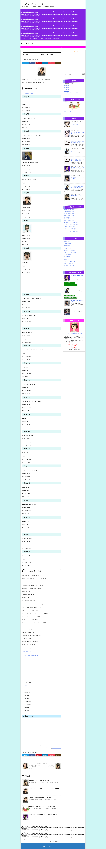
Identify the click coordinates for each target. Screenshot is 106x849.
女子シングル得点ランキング (69, 295)
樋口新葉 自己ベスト (68, 258)
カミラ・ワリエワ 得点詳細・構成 (71, 224)
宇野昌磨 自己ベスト (68, 243)
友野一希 (47, 744)
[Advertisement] (41, 283)
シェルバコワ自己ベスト (69, 265)
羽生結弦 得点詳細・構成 (69, 209)
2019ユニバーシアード (55, 744)
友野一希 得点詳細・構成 (69, 215)
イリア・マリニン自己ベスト (70, 252)
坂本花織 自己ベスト (68, 256)
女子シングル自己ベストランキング (71, 297)
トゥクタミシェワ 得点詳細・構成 (71, 231)
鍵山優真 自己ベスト (68, 245)
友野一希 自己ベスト (68, 247)
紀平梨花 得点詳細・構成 (69, 217)
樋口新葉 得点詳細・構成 (69, 220)
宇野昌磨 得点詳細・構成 (69, 211)
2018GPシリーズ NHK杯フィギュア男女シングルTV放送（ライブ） (44, 806)
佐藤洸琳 (43, 744)
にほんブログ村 (74, 348)
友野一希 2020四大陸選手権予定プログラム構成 (40, 797)
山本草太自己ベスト (68, 248)
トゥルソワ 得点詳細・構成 (69, 226)
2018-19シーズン (30, 43)
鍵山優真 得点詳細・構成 (69, 213)
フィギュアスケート (56, 748)
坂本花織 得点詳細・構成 (69, 218)
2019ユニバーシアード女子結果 (31, 655)
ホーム (23, 43)
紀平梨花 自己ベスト (68, 254)
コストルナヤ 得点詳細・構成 (70, 230)
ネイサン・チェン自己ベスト (70, 250)
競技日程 (26, 686)
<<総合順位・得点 (26, 651)
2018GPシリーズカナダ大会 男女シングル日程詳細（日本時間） (43, 814)
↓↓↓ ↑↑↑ (74, 334)
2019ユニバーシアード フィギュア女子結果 (39, 780)
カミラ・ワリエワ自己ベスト (70, 261)
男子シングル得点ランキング (69, 282)
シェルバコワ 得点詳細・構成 (70, 228)
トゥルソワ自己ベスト (68, 263)
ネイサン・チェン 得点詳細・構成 (71, 222)
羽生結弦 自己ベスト (68, 241)
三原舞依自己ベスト (68, 259)
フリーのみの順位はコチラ (28, 93)
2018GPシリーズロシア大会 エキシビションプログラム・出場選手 (44, 789)
